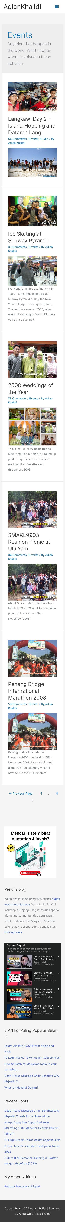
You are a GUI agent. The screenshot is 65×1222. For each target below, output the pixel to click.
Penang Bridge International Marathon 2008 (27, 691)
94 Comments (17, 555)
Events (33, 139)
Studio (44, 139)
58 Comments (17, 704)
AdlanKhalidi (22, 6)
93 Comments (17, 247)
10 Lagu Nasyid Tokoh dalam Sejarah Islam (32, 1140)
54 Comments (17, 139)
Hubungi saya (13, 932)
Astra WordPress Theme (34, 1213)
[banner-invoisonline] (30, 852)
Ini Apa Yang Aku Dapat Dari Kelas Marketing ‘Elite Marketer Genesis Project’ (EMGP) (31, 1128)
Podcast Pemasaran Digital (22, 1186)
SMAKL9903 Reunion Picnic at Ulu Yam (29, 542)
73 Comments (17, 398)
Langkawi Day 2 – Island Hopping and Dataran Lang (32, 126)
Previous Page (21, 793)
